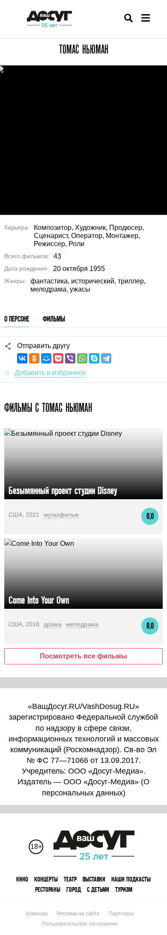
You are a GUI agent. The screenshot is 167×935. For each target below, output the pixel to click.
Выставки (94, 879)
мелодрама (82, 624)
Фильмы (54, 319)
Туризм (123, 889)
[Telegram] (106, 358)
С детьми (98, 889)
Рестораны (47, 889)
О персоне (16, 319)
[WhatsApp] (82, 358)
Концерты (46, 879)
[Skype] (94, 358)
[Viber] (70, 358)
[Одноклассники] (34, 358)
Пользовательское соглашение (80, 924)
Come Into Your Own (39, 600)
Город (73, 889)
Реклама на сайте (78, 914)
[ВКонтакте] (22, 358)
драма (53, 624)
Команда (37, 914)
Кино (22, 879)
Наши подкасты (131, 879)
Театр (70, 879)
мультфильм (61, 514)
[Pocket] (58, 358)
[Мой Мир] (46, 358)
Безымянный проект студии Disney (63, 490)
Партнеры (121, 914)
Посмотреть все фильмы (83, 656)
